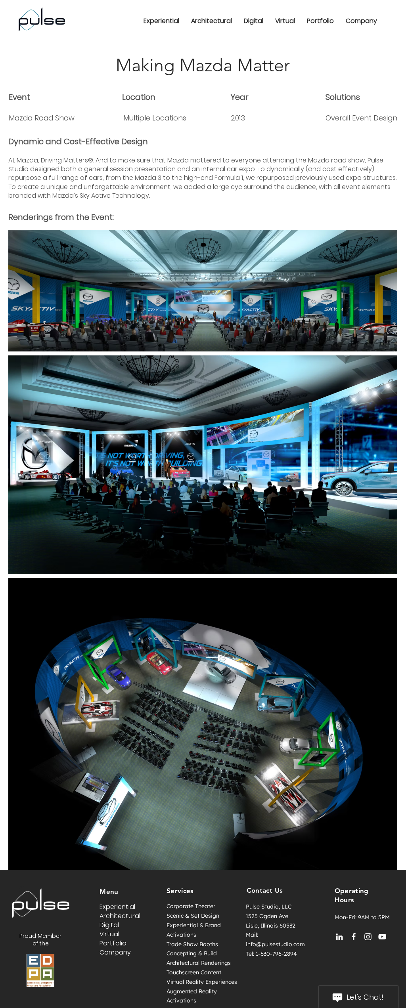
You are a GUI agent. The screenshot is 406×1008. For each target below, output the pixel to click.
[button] (361, 21)
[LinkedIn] (339, 936)
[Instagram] (368, 936)
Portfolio (113, 943)
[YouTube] (382, 936)
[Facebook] (353, 936)
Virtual (109, 934)
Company (115, 952)
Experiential (117, 906)
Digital (109, 925)
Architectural (120, 915)
